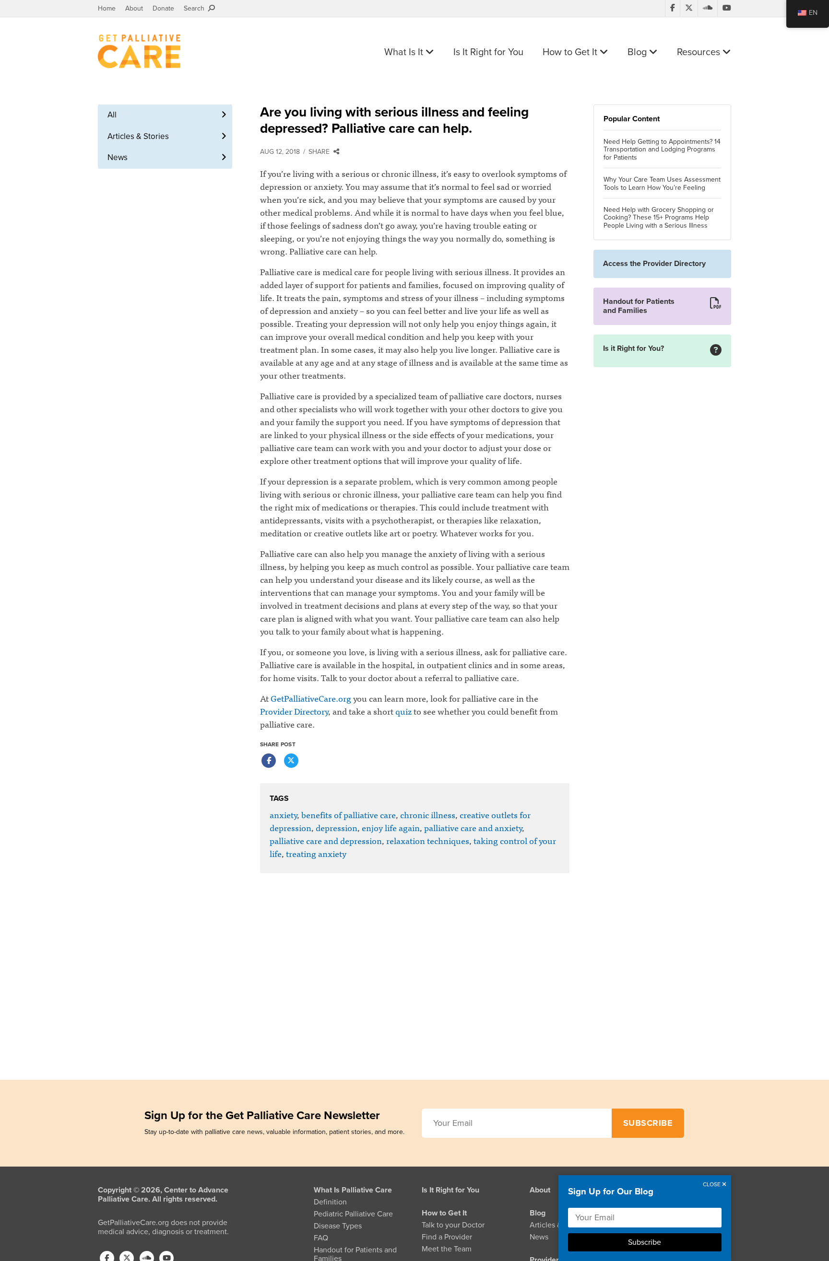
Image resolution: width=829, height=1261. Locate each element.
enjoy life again (391, 827)
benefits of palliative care (348, 814)
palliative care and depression (326, 840)
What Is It (405, 52)
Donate (163, 8)
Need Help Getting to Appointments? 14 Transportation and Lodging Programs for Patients (662, 150)
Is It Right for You (488, 52)
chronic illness (427, 814)
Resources (699, 52)
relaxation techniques (427, 840)
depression (336, 827)
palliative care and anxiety (473, 827)
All (112, 115)
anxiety (283, 814)
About (134, 8)
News (117, 157)
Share (320, 152)
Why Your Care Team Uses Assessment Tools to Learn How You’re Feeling (662, 184)
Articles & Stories (138, 136)
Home (107, 8)
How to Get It (571, 52)
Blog (638, 52)
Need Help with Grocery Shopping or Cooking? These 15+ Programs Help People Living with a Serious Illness (659, 218)
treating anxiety (316, 853)
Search (196, 8)
